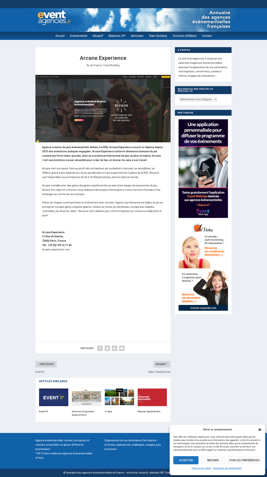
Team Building (158, 36)
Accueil (60, 36)
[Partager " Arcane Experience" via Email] (122, 348)
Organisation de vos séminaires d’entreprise (130, 440)
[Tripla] (119, 397)
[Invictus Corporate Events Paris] (86, 397)
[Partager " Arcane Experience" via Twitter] (107, 348)
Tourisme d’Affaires (184, 36)
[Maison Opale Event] (152, 397)
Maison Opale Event (149, 411)
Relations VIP (116, 36)
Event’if (43, 411)
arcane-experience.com (56, 249)
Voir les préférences (244, 460)
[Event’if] (53, 397)
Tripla (108, 411)
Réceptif (98, 36)
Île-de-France (94, 65)
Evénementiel (78, 36)
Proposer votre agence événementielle (206, 3)
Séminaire (137, 36)
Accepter (186, 460)
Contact (207, 36)
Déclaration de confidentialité (227, 468)
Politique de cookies (201, 468)
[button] (260, 429)
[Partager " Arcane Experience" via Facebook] (100, 348)
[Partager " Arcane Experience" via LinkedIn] (114, 348)
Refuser (213, 460)
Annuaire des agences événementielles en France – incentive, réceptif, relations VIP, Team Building (123, 472)
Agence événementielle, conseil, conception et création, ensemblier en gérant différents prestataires (62, 445)
